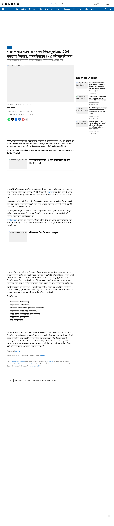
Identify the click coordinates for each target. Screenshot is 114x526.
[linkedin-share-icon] (19, 120)
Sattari (27, 380)
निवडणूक (50, 192)
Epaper (67, 9)
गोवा (17, 9)
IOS (39, 366)
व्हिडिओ (86, 9)
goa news (18, 380)
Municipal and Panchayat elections (45, 380)
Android (32, 366)
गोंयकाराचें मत (48, 9)
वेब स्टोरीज (58, 9)
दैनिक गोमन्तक (11, 108)
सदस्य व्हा (17, 351)
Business (50, 362)
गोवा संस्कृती (32, 9)
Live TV (96, 4)
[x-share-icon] (12, 120)
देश (74, 9)
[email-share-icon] (23, 120)
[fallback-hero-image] (82, 85)
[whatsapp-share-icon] (8, 120)
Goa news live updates (58, 364)
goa (10, 380)
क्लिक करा (42, 355)
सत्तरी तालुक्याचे (12, 220)
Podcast (106, 4)
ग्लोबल (79, 9)
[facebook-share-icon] (16, 120)
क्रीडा (40, 9)
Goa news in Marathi (18, 362)
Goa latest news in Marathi (24, 364)
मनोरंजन (23, 9)
